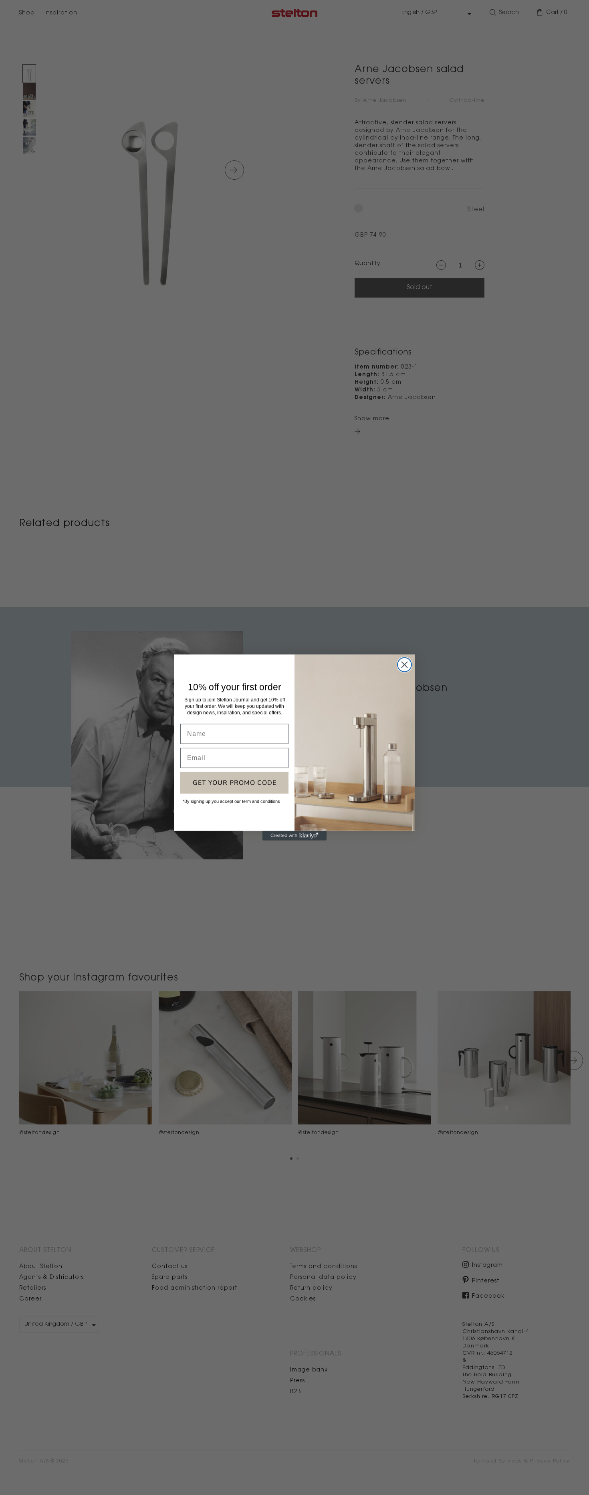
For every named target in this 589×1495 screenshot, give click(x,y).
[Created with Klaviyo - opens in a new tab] (294, 836)
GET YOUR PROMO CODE (234, 782)
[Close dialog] (404, 665)
